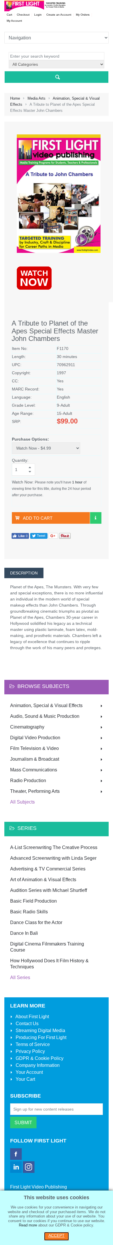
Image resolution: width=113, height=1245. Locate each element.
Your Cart (24, 1079)
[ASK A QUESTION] (95, 518)
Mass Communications (33, 769)
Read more (28, 1225)
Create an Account (58, 14)
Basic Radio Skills (29, 911)
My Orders (83, 14)
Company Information (37, 1065)
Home (15, 98)
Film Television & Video (34, 748)
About (31, 1016)
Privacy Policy (29, 1051)
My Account (14, 20)
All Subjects (22, 801)
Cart (9, 14)
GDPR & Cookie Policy (38, 1058)
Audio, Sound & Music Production (44, 716)
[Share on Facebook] (20, 535)
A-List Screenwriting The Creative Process (53, 847)
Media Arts (36, 98)
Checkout (23, 14)
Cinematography (27, 726)
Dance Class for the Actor (36, 922)
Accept (56, 1235)
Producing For (40, 1037)
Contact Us (26, 1023)
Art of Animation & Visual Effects (43, 879)
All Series (20, 977)
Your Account (28, 1072)
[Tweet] (39, 535)
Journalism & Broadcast (34, 759)
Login (38, 14)
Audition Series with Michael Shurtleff (48, 890)
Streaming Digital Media (39, 1030)
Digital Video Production (35, 737)
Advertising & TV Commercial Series (47, 868)
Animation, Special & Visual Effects (46, 705)
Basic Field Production (33, 901)
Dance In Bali (24, 933)
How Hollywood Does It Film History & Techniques (49, 963)
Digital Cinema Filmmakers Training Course (47, 946)
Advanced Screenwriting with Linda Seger (53, 858)
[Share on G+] (53, 535)
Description (24, 573)
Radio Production (28, 780)
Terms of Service (32, 1044)
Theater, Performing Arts (35, 791)
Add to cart (37, 518)
